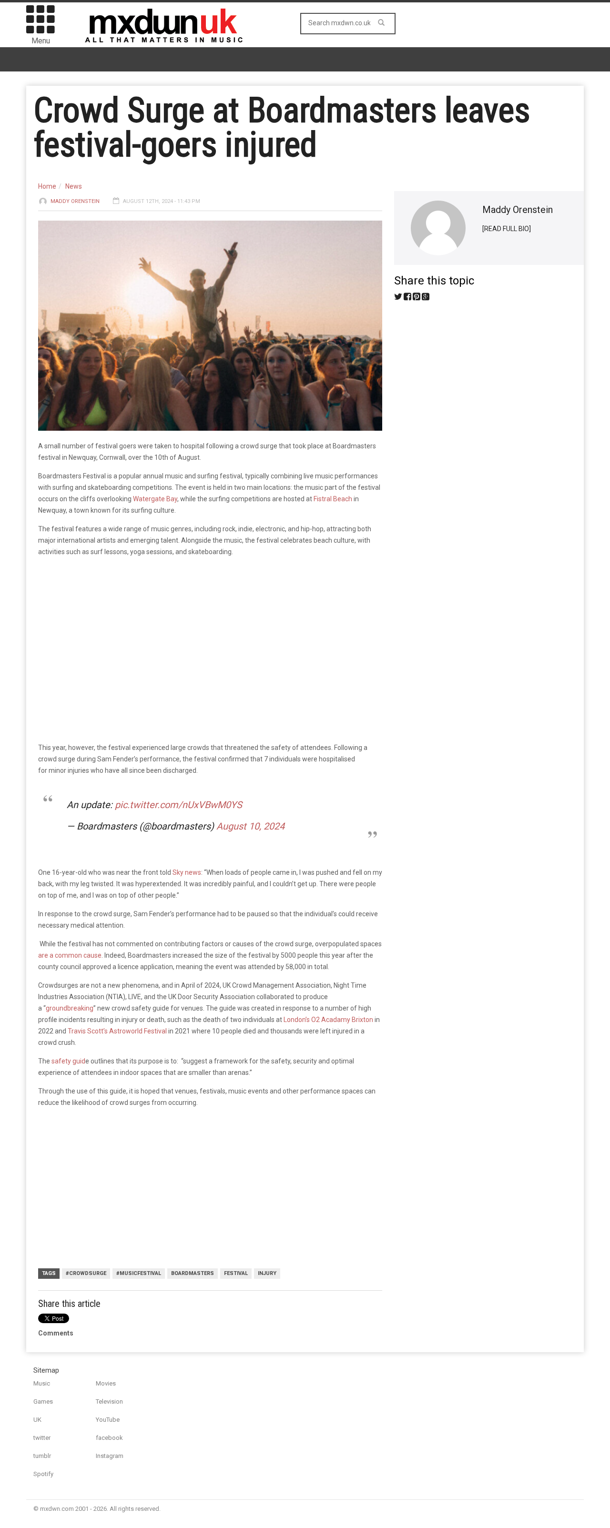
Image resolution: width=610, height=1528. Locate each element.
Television (109, 1401)
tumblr (42, 1455)
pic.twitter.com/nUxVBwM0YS (178, 804)
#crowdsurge (86, 1273)
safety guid (68, 1061)
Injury (267, 1273)
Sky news (187, 872)
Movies (106, 1383)
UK (37, 1419)
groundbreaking (69, 1008)
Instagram (109, 1455)
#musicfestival (138, 1273)
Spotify (43, 1473)
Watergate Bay (155, 499)
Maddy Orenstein (75, 201)
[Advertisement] (205, 1189)
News (73, 186)
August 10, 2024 (250, 826)
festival (236, 1273)
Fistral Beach (333, 499)
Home (47, 186)
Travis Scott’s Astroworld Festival (117, 1031)
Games (43, 1401)
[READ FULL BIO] (506, 229)
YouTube (108, 1419)
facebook (109, 1437)
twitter (42, 1437)
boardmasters (192, 1273)
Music (41, 1383)
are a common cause (70, 955)
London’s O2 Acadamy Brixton (328, 1019)
